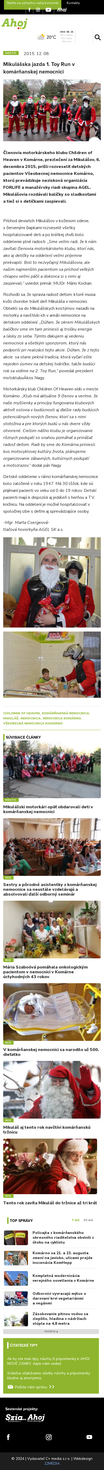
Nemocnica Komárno (62, 718)
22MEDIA (52, 1463)
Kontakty (73, 3)
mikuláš (10, 718)
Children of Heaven (21, 713)
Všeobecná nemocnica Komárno (33, 723)
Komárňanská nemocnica (65, 713)
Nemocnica (31, 718)
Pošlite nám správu (31, 1387)
